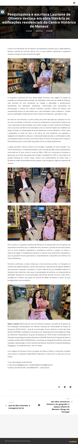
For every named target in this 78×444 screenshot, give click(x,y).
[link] (2, 11)
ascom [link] (50, 31)
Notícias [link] (40, 31)
